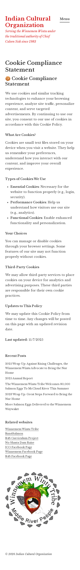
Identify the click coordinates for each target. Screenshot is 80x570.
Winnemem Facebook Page (24, 451)
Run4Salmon (14, 433)
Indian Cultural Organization (28, 22)
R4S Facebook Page (18, 456)
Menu (65, 19)
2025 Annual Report (19, 378)
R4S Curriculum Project (21, 438)
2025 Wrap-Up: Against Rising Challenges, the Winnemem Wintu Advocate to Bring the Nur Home (36, 368)
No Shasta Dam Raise (19, 442)
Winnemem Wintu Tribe (22, 429)
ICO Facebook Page (18, 447)
